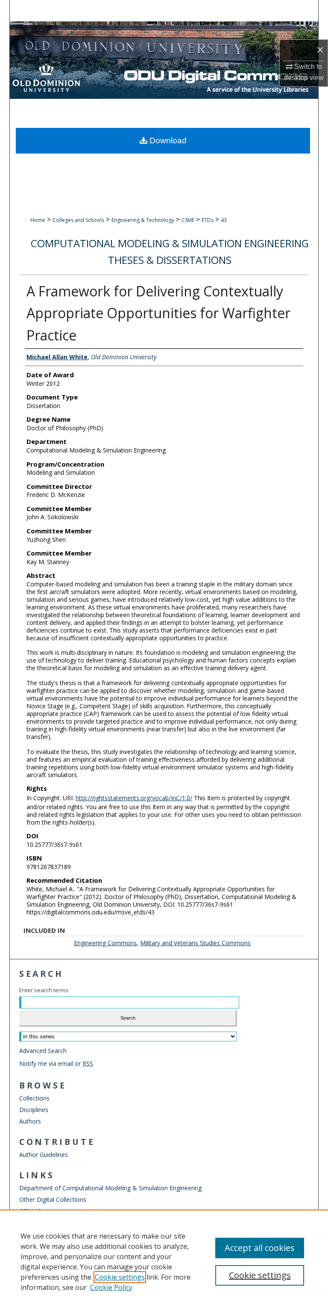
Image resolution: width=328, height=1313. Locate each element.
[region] (164, 1261)
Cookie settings (120, 1277)
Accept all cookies (260, 1248)
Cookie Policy (111, 1287)
